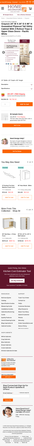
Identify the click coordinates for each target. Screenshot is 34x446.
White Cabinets (6, 336)
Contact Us (21, 300)
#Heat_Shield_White (26, 189)
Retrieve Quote (6, 297)
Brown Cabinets (6, 345)
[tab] (17, 84)
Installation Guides (7, 309)
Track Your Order (23, 297)
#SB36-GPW (8, 238)
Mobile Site (24, 442)
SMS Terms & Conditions (23, 328)
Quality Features (6, 317)
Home (3, 18)
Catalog (3, 300)
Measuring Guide (6, 306)
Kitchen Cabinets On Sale (9, 350)
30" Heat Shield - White (25, 185)
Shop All (16, 211)
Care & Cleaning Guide (8, 320)
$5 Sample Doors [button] (8, 14)
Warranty (21, 320)
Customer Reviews (24, 306)
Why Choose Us (23, 309)
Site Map (16, 442)
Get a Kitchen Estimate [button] (24, 14)
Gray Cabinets (5, 339)
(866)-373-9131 (23, 285)
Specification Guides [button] (7, 303)
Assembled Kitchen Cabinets (14, 18)
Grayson (27, 18)
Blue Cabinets (5, 342)
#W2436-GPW (24, 238)
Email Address (16, 393)
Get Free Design (17, 151)
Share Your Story (23, 312)
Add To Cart (24, 104)
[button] (30, 8)
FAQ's (20, 303)
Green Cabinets (6, 348)
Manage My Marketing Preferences (11, 438)
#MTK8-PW (8, 189)
